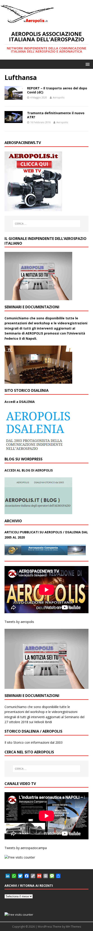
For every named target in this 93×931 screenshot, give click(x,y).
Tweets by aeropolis (19, 622)
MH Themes (73, 927)
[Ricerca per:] (46, 224)
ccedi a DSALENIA (21, 401)
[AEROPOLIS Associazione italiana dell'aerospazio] (27, 23)
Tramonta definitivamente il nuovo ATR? (55, 115)
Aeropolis (58, 97)
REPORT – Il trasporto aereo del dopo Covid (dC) (57, 90)
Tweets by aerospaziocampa (26, 848)
